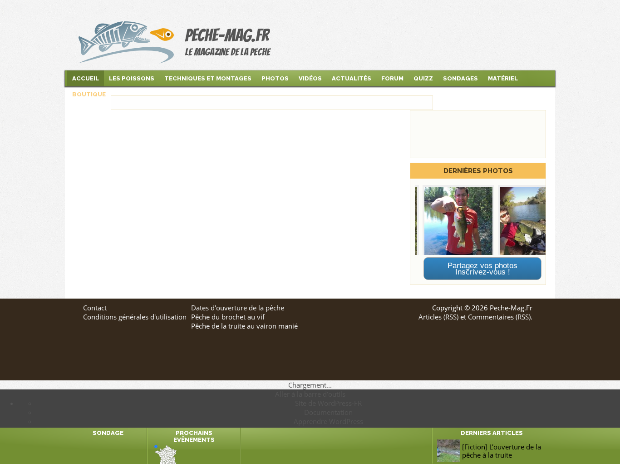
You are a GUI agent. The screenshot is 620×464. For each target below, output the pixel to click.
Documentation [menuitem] (328, 412)
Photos (275, 78)
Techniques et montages (207, 78)
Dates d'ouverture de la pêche (237, 307)
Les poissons (131, 78)
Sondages (460, 78)
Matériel (503, 78)
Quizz (423, 78)
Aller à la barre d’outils (310, 394)
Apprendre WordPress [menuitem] (328, 421)
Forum (392, 78)
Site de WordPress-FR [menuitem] (328, 403)
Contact (95, 307)
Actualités (351, 78)
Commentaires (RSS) (499, 316)
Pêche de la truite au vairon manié (244, 325)
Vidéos (310, 78)
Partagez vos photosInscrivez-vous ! (482, 268)
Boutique (89, 94)
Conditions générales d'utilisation (135, 316)
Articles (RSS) (438, 316)
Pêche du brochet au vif (228, 316)
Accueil (85, 78)
